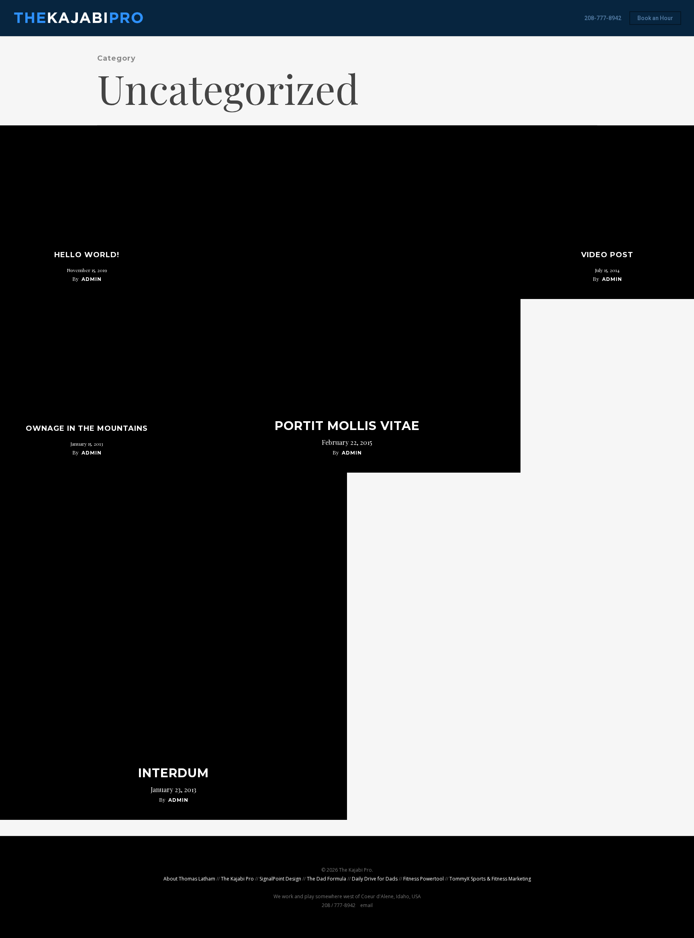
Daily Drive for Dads (375, 878)
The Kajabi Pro (237, 878)
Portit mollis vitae (347, 426)
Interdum (173, 773)
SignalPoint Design (280, 878)
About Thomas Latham (189, 878)
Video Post (607, 254)
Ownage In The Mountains (87, 428)
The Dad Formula (326, 878)
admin (92, 279)
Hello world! (86, 254)
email (366, 905)
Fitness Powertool (423, 878)
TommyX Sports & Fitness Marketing (490, 878)
